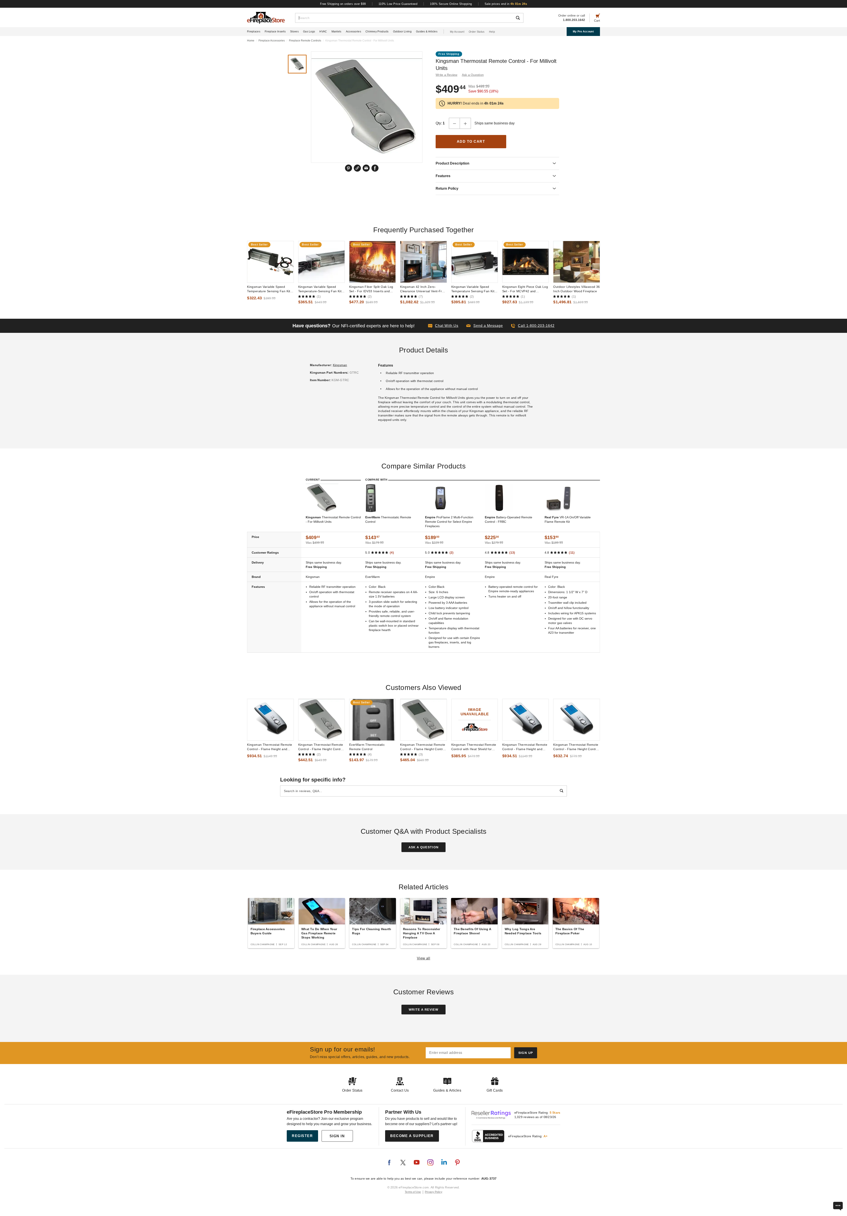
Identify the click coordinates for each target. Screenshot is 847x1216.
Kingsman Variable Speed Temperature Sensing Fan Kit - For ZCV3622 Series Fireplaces (270, 289)
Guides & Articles (426, 31)
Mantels (336, 31)
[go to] (270, 262)
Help (492, 31)
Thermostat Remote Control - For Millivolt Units (333, 519)
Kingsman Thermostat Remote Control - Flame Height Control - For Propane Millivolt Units (423, 747)
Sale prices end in (506, 4)
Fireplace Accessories (272, 40)
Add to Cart (471, 141)
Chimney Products (377, 31)
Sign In (337, 1136)
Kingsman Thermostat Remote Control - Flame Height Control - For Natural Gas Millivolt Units (321, 747)
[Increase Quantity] (465, 123)
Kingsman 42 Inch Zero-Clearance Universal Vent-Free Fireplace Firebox (423, 289)
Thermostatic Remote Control (388, 519)
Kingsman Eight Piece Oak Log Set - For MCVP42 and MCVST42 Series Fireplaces (525, 289)
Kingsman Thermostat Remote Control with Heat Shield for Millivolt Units (473, 747)
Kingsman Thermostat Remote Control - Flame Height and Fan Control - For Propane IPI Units (524, 747)
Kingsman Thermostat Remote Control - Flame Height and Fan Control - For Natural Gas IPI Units (269, 747)
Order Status (477, 31)
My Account (457, 31)
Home (250, 40)
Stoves (294, 31)
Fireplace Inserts (275, 31)
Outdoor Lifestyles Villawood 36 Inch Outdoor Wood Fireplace (576, 289)
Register (302, 1136)
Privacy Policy (433, 1192)
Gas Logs (309, 31)
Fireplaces (253, 31)
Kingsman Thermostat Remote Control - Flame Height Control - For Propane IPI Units (576, 747)
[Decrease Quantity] (454, 123)
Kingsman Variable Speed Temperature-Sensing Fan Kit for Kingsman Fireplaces (320, 289)
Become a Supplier (412, 1136)
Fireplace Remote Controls (305, 40)
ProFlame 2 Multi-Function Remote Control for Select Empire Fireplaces (449, 521)
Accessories (353, 31)
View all (423, 958)
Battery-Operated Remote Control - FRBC (508, 519)
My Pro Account (583, 31)
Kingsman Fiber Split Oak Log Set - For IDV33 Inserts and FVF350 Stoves (371, 289)
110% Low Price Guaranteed (398, 4)
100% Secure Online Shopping (451, 4)
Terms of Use (413, 1192)
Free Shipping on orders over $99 (343, 4)
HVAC (323, 31)
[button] (484, 326)
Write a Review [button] (446, 75)
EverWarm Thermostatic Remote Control (367, 747)
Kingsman (340, 365)
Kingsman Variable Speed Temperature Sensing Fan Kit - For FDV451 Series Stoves (474, 289)
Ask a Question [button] (473, 75)
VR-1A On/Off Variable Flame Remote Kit (568, 519)
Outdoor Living (402, 31)
